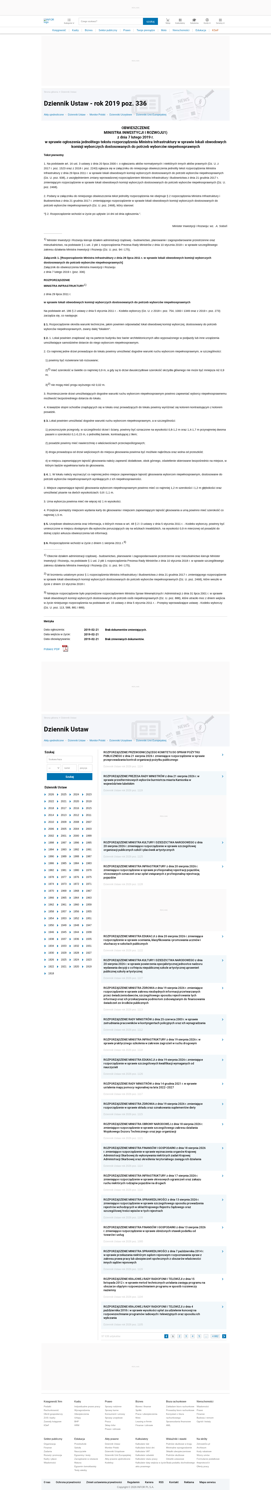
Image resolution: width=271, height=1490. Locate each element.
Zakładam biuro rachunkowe (180, 1406)
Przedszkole (80, 1444)
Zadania (48, 1451)
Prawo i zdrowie (113, 1429)
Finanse (201, 1414)
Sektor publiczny (108, 30)
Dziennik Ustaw (68, 92)
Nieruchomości (181, 30)
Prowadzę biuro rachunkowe (180, 1410)
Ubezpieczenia (81, 1414)
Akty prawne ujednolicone (117, 1459)
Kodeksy (109, 1462)
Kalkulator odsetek (145, 1455)
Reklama (189, 1482)
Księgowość (59, 30)
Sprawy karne (112, 1410)
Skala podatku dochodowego (180, 1462)
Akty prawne (112, 1439)
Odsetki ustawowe (175, 1459)
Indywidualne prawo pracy (87, 1406)
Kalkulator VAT (143, 1451)
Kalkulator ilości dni (145, 1447)
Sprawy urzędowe (114, 1417)
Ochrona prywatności (68, 1482)
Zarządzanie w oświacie (86, 1459)
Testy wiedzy (80, 1470)
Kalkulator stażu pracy (146, 1459)
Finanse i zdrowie (144, 1425)
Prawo (126, 30)
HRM (76, 1425)
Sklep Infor (110, 1425)
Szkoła (77, 1447)
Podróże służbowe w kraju (179, 1444)
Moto (164, 30)
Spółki (138, 1410)
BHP (76, 1421)
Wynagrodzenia (82, 1410)
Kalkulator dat (142, 1444)
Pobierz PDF (52, 649)
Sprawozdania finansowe (178, 1421)
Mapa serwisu (207, 1482)
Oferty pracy (203, 1466)
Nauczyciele (80, 1451)
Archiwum (201, 1447)
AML (168, 1425)
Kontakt (174, 1482)
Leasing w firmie (144, 1421)
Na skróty (202, 1439)
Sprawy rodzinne (113, 1406)
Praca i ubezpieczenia (146, 1414)
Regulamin (133, 1482)
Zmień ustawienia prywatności (104, 1482)
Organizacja (50, 1444)
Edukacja (201, 30)
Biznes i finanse (143, 1406)
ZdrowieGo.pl (203, 1444)
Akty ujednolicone (54, 114)
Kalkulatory (142, 1439)
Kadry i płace (50, 1459)
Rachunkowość (51, 1410)
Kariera (149, 1482)
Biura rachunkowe (176, 1401)
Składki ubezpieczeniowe (178, 1451)
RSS (161, 1482)
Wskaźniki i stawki (176, 1439)
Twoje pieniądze (146, 30)
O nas (47, 1482)
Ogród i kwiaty (204, 1421)
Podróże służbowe (175, 1455)
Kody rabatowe (204, 1451)
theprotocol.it (203, 1462)
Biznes (89, 30)
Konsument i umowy (115, 1414)
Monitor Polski (97, 114)
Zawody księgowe (52, 1421)
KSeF (215, 30)
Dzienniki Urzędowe (120, 114)
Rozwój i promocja (53, 1455)
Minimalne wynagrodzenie (179, 1447)
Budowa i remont (205, 1417)
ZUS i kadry (49, 1417)
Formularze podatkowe (208, 1459)
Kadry (75, 30)
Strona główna (51, 92)
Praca (108, 1421)
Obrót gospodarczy (53, 1414)
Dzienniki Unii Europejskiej (151, 114)
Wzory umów (203, 1455)
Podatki (47, 1406)
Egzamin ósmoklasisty (85, 1466)
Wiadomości (203, 1406)
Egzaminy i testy (82, 1455)
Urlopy (77, 1417)
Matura (77, 1462)
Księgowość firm (53, 1401)
